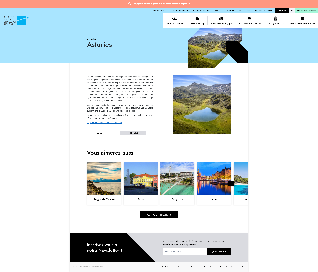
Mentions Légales (216, 267)
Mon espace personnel (306, 10)
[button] (231, 183)
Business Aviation (228, 10)
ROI (243, 267)
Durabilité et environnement (179, 10)
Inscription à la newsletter (264, 10)
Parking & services (275, 23)
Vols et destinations (175, 23)
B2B (216, 10)
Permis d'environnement (201, 10)
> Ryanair (98, 132)
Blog (248, 10)
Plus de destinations (159, 214)
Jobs (185, 267)
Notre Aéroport (158, 10)
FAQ (178, 267)
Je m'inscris (219, 251)
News (241, 10)
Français (282, 10)
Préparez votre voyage (221, 23)
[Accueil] (82, 20)
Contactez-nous (167, 267)
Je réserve (133, 132)
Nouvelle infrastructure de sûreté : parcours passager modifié (160, 3)
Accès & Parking (197, 23)
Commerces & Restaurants (249, 23)
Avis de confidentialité (198, 267)
